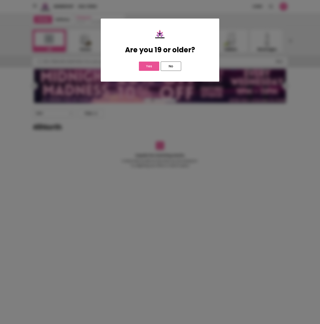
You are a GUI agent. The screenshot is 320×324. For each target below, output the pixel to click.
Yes (149, 66)
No (171, 66)
